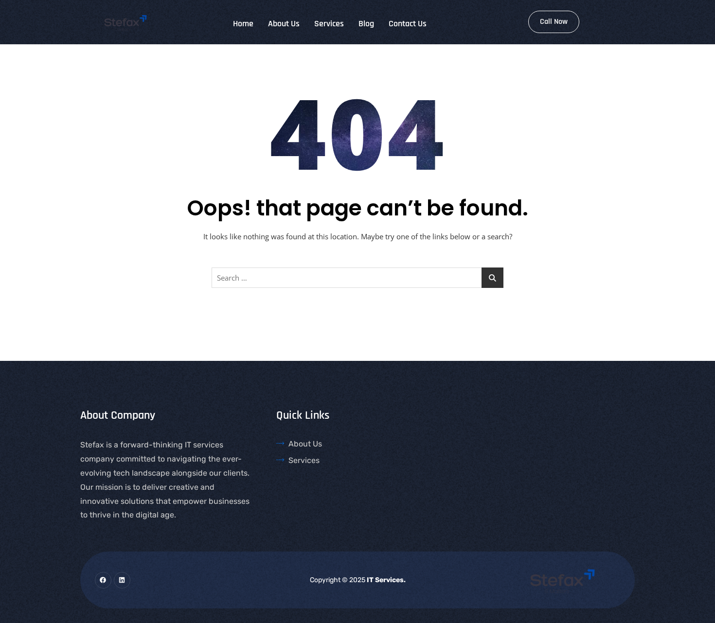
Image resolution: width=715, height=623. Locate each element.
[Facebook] (103, 580)
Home (243, 23)
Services (329, 23)
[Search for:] (357, 277)
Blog (366, 23)
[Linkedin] (122, 580)
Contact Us (408, 23)
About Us (284, 23)
